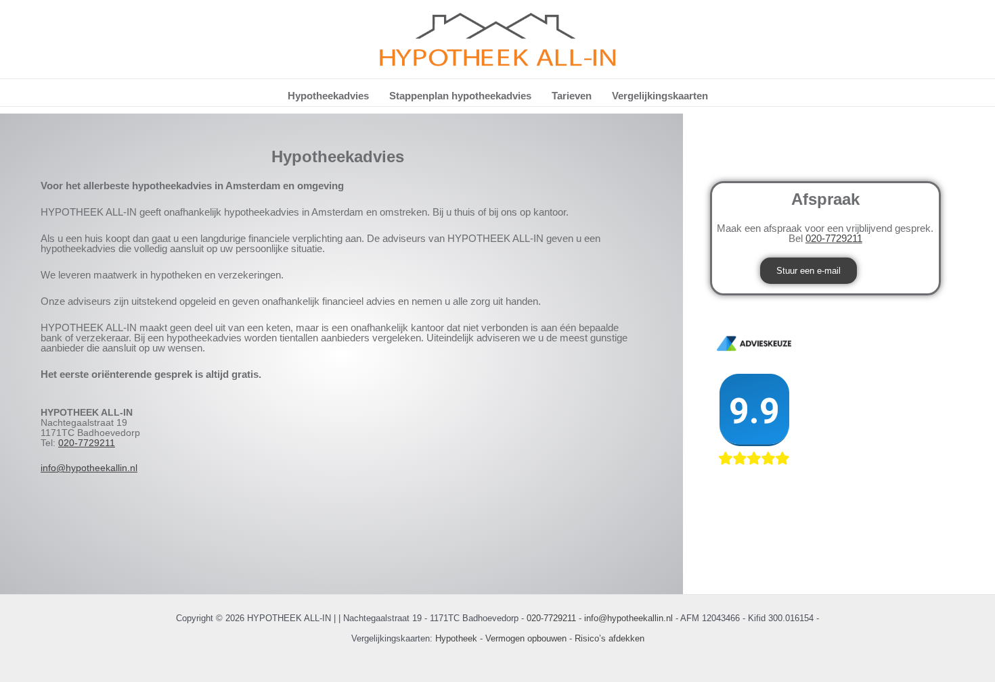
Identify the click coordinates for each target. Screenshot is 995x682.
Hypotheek (456, 638)
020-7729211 (86, 442)
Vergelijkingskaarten (660, 95)
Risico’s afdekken (609, 638)
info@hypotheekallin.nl (89, 467)
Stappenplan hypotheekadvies (460, 95)
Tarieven (572, 95)
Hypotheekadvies (328, 95)
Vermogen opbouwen (526, 638)
